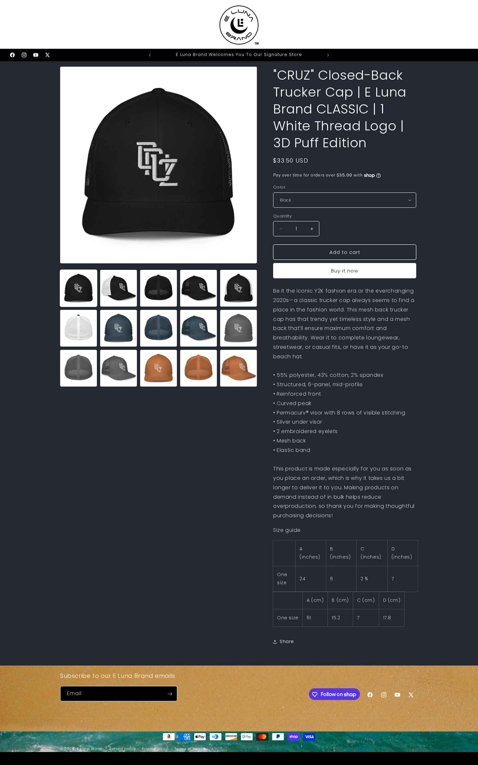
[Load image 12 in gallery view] (118, 368)
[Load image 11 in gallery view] (78, 368)
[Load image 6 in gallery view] (78, 328)
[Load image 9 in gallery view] (198, 328)
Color (279, 187)
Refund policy (122, 748)
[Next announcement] (328, 55)
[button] (14, 24)
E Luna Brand (89, 748)
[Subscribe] (170, 694)
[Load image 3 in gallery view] (158, 288)
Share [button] (287, 641)
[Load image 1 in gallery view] (78, 288)
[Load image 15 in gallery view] (238, 368)
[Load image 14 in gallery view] (198, 368)
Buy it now (344, 270)
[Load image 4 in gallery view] (198, 288)
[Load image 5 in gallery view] (238, 288)
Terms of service (190, 748)
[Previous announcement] (150, 55)
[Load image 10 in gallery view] (238, 328)
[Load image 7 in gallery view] (118, 328)
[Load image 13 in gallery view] (158, 368)
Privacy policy (155, 748)
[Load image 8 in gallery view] (158, 328)
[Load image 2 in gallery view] (118, 288)
